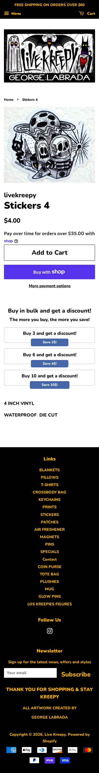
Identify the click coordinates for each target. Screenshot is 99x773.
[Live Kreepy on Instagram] (50, 632)
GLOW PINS (50, 596)
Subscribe (76, 674)
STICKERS (49, 514)
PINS (49, 544)
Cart (90, 13)
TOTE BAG (49, 574)
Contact (50, 559)
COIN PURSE (50, 566)
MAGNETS (49, 536)
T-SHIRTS (49, 484)
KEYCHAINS (49, 499)
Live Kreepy (55, 734)
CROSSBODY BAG (49, 492)
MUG (49, 589)
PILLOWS (49, 477)
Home (8, 99)
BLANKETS (49, 470)
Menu (15, 13)
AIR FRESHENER (49, 529)
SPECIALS (49, 551)
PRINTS (49, 507)
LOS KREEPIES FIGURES (49, 604)
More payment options (49, 286)
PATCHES (49, 522)
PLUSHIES (49, 581)
